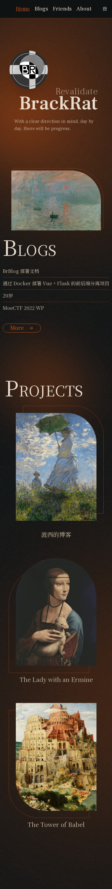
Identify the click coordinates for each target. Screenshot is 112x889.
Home (23, 8)
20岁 (8, 295)
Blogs (41, 8)
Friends (62, 8)
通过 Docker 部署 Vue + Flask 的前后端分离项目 (56, 283)
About (83, 8)
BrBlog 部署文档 (21, 271)
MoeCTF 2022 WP (23, 307)
